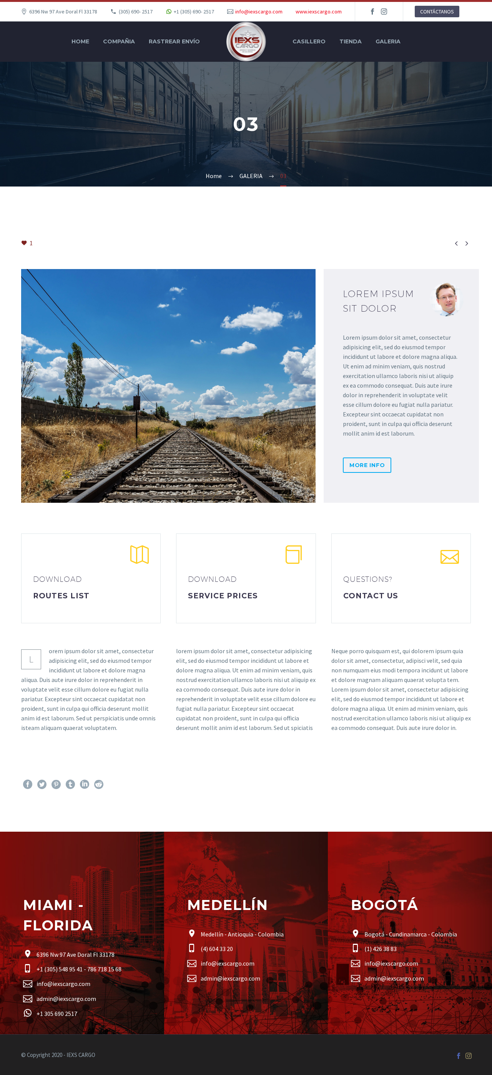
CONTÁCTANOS (437, 11)
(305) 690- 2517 (136, 11)
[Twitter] (42, 784)
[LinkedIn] (84, 784)
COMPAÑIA (119, 41)
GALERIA (388, 41)
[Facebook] (372, 11)
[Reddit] (98, 784)
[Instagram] (384, 11)
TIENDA (350, 41)
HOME (80, 41)
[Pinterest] (56, 784)
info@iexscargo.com (259, 11)
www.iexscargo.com (319, 11)
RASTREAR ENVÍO (174, 41)
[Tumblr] (70, 784)
